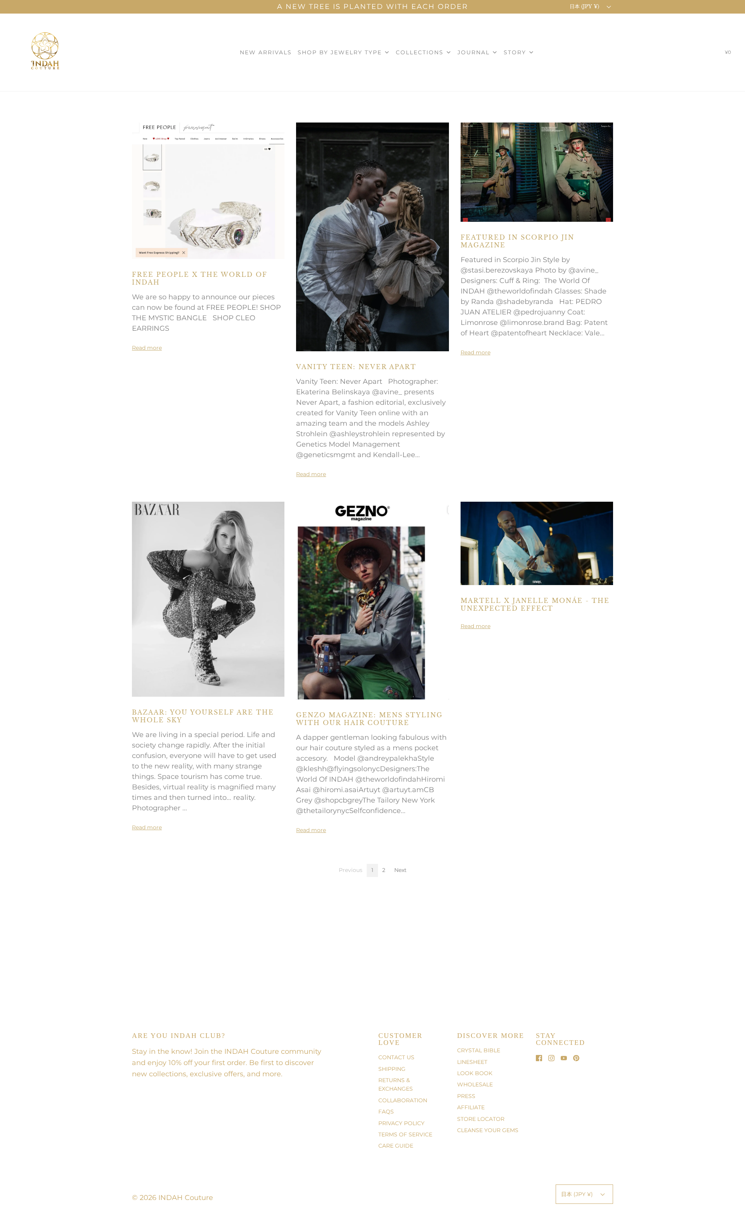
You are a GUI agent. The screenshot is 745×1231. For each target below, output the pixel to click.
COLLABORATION (402, 1100)
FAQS (386, 1111)
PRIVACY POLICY (401, 1123)
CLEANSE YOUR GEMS (487, 1130)
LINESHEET (472, 1061)
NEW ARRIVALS (266, 52)
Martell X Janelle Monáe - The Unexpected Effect (535, 604)
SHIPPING (391, 1068)
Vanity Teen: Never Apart (356, 367)
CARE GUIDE (395, 1145)
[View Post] (208, 190)
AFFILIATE (471, 1107)
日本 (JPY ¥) (585, 6)
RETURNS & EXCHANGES (395, 1084)
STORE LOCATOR (480, 1118)
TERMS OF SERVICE (405, 1134)
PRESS (466, 1096)
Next (400, 870)
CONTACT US (396, 1057)
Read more (147, 347)
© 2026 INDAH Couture (172, 1197)
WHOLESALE (475, 1084)
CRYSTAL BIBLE (478, 1050)
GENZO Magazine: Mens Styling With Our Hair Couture (369, 719)
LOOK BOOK (474, 1073)
